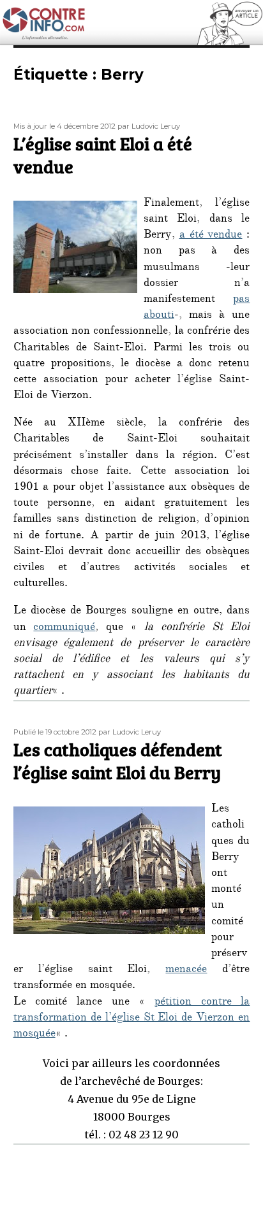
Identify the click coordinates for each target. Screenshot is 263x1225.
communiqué (64, 628)
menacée (186, 970)
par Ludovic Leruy (148, 126)
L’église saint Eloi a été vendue (102, 154)
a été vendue (211, 236)
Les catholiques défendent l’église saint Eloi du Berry (117, 760)
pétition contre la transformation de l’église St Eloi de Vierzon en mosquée (131, 1018)
